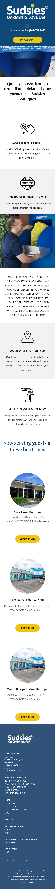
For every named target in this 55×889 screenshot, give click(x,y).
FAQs (6, 813)
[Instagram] (7, 860)
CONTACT (8, 829)
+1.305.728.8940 (11, 765)
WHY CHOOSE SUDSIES (14, 826)
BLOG (6, 852)
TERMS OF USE (10, 803)
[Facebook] (26, 860)
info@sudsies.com (39, 521)
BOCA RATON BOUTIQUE (14, 793)
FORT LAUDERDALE (12, 790)
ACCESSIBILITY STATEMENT (16, 810)
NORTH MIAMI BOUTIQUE (15, 781)
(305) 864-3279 (18, 699)
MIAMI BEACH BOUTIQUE (15, 787)
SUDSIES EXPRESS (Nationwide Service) (20, 839)
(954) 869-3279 (22, 521)
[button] (27, 26)
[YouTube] (13, 860)
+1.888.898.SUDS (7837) (14, 759)
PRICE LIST (8, 823)
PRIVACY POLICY (11, 806)
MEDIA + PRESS (10, 849)
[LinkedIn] (20, 860)
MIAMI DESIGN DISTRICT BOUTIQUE (19, 784)
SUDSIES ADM (10, 842)
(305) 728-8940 (37, 30)
